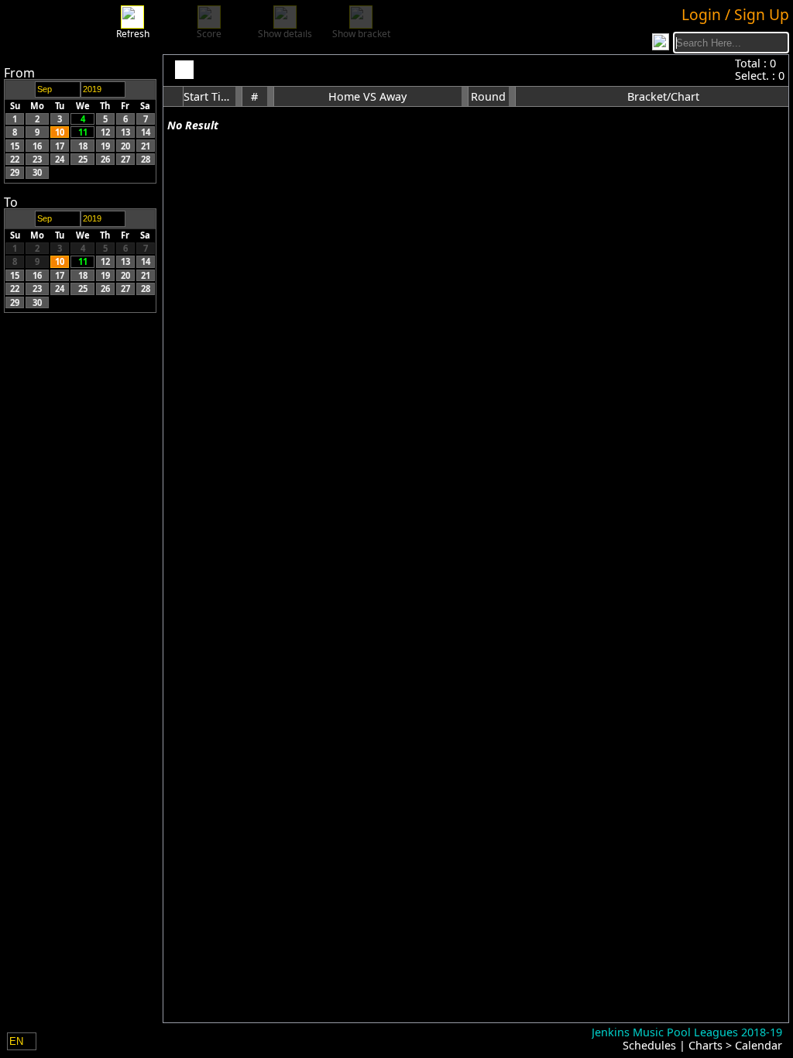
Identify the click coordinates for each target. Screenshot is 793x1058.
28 (145, 159)
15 (14, 145)
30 (37, 172)
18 (83, 145)
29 (14, 172)
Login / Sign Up (735, 14)
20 (125, 145)
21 (145, 145)
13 (125, 132)
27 (125, 159)
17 (59, 145)
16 (37, 145)
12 (105, 132)
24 (59, 159)
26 (105, 159)
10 (59, 132)
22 (14, 159)
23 (37, 159)
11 (83, 132)
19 (105, 145)
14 (145, 132)
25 (83, 159)
